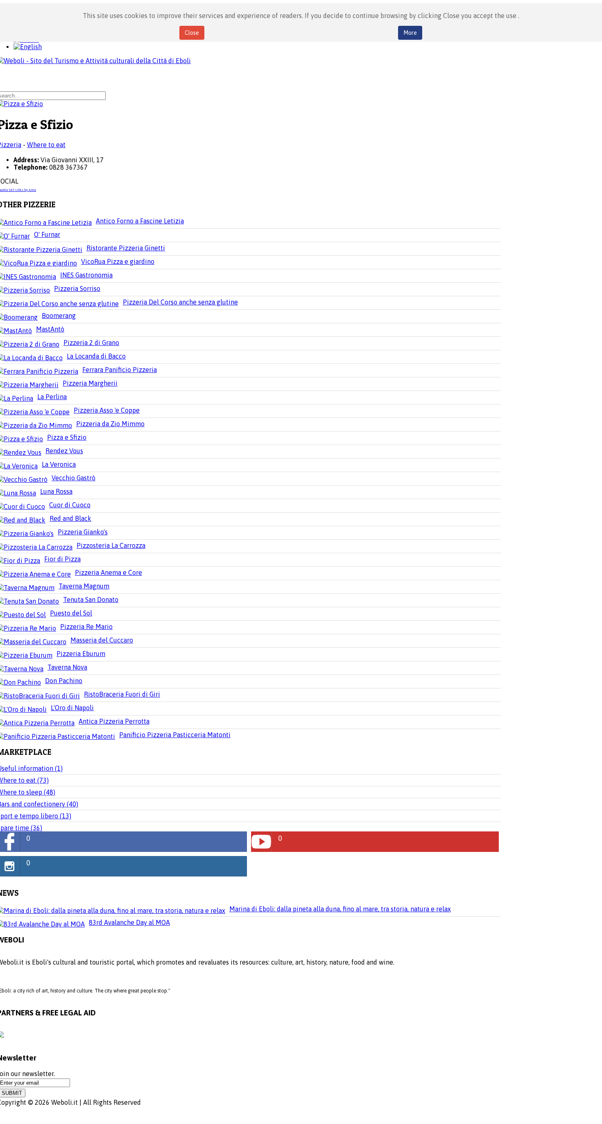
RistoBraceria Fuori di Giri (122, 694)
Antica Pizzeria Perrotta (114, 721)
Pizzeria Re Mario (86, 626)
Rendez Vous (64, 450)
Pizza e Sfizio (66, 437)
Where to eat (46, 144)
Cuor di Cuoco (70, 505)
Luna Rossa (56, 491)
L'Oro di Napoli (72, 707)
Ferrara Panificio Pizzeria (119, 369)
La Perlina (52, 396)
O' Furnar (47, 234)
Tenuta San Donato (90, 599)
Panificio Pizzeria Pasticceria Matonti (175, 734)
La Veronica (59, 464)
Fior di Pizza (62, 559)
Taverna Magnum (84, 586)
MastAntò (50, 329)
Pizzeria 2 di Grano (91, 342)
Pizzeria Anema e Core (108, 572)
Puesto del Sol (71, 613)
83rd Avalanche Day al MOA (129, 922)
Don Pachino (63, 680)
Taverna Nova (67, 667)
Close (192, 33)
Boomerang (59, 315)
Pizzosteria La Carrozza (111, 545)
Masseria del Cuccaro (101, 640)
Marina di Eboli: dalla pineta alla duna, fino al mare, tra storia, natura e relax (340, 909)
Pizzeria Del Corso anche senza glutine (180, 302)
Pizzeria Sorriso (77, 288)
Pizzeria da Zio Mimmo (110, 423)
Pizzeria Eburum (81, 653)
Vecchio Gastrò (73, 477)
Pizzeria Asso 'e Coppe (107, 410)
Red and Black (70, 518)
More (410, 33)
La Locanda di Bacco (96, 356)
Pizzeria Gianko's (83, 532)
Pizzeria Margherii (90, 383)
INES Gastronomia (86, 275)
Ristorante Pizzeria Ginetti (125, 248)
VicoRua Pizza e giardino (117, 261)
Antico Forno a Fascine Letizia (140, 221)
